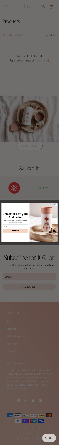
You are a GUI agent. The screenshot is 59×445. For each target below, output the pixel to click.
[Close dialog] (55, 205)
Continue (15, 231)
